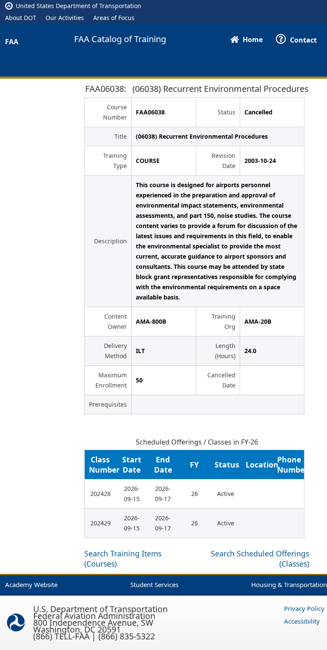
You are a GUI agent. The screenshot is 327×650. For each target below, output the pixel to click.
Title (121, 136)
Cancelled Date (221, 380)
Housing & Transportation (289, 584)
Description (110, 241)
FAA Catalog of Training (120, 39)
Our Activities (65, 18)
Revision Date (223, 160)
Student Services (154, 584)
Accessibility (302, 621)
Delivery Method (115, 351)
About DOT (20, 18)
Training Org (223, 321)
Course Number (115, 112)
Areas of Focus (114, 18)
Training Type (115, 160)
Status (226, 112)
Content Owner (115, 321)
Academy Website (31, 584)
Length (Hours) (225, 351)
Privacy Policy (304, 608)
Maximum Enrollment (111, 380)
